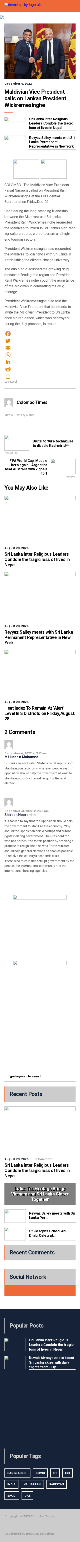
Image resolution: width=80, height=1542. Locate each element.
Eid (67, 1473)
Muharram (32, 1484)
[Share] (40, 376)
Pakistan (56, 1484)
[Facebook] (40, 333)
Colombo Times (32, 402)
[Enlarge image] (61, 901)
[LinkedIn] (40, 362)
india (11, 1484)
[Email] (40, 347)
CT (55, 1473)
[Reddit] (40, 369)
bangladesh (17, 1473)
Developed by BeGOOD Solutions (29, 1533)
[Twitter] (40, 340)
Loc (6, 381)
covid (40, 1473)
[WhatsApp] (40, 354)
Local (13, 381)
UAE (27, 1495)
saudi (11, 1495)
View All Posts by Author (19, 415)
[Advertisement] (40, 1038)
